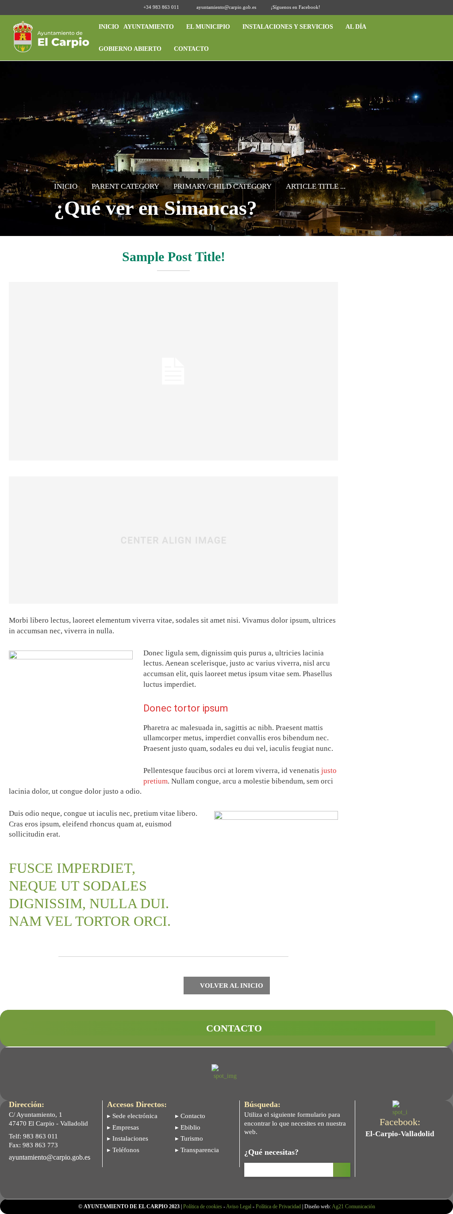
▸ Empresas (123, 1127)
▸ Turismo (189, 1138)
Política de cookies (202, 1206)
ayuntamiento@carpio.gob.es (226, 7)
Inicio (65, 186)
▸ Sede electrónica (132, 1115)
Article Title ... (316, 186)
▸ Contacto (190, 1115)
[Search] (341, 1170)
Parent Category (125, 186)
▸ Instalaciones (127, 1138)
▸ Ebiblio (187, 1127)
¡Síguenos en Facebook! (295, 7)
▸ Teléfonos (123, 1149)
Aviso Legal (238, 1206)
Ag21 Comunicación (353, 1206)
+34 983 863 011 (161, 7)
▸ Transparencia (197, 1149)
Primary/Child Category (222, 186)
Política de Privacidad (278, 1206)
